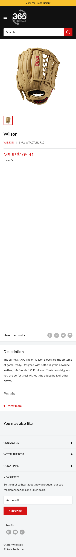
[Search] (68, 32)
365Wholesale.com (14, 549)
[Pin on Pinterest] (56, 335)
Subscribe (15, 511)
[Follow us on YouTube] (15, 531)
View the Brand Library (38, 2)
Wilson (9, 142)
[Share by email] (70, 335)
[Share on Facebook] (49, 335)
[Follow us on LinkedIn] (22, 531)
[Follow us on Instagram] (8, 531)
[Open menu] (5, 17)
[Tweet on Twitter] (63, 335)
